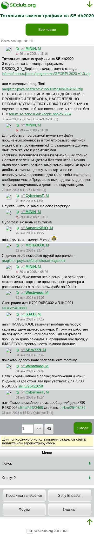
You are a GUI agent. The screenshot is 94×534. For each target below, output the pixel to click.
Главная (69, 509)
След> (82, 428)
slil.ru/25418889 (14, 308)
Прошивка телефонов (24, 495)
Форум (24, 509)
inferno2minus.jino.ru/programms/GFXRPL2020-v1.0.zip (46, 74)
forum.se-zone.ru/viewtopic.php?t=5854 (40, 114)
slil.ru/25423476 (73, 408)
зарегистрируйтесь (39, 443)
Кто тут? (9, 478)
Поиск (7, 463)
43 (49, 429)
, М (31, 48)
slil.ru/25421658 (30, 386)
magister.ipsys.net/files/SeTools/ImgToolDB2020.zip (42, 89)
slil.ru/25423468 (30, 408)
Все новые (47, 29)
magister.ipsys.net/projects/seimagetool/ (33, 261)
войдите (9, 443)
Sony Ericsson (69, 495)
